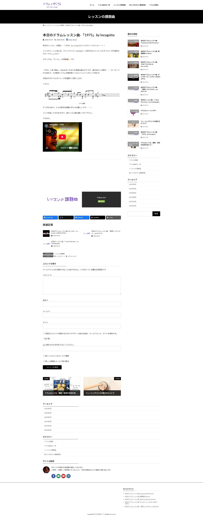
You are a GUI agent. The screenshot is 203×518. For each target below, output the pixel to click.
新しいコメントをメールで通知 (57, 356)
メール (46, 311)
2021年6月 (132, 206)
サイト (45, 322)
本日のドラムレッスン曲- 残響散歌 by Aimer (137, 496)
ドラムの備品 (133, 160)
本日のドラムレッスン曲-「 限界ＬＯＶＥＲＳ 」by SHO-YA (149, 89)
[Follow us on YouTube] (63, 476)
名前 (45, 300)
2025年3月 (132, 188)
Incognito (77, 45)
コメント (47, 275)
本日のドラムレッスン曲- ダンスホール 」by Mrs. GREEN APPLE (65, 232)
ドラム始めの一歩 (135, 164)
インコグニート (60, 256)
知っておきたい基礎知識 (137, 173)
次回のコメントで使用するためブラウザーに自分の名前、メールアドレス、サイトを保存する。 (81, 333)
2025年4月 (132, 184)
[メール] (58, 476)
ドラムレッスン (72, 256)
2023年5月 (132, 193)
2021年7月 (132, 201)
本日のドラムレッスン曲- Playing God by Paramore (139, 494)
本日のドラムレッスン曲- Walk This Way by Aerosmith (149, 64)
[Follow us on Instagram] (68, 476)
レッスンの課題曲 (59, 254)
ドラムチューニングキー (149, 110)
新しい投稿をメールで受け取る (57, 361)
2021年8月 (132, 197)
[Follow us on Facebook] (53, 476)
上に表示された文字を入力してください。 (59, 345)
